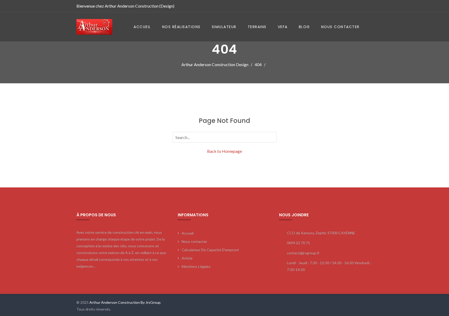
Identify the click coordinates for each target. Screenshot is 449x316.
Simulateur (224, 26)
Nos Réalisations (181, 26)
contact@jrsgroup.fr (303, 253)
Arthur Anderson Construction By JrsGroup (125, 302)
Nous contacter (194, 241)
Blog (304, 26)
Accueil (142, 26)
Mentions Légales (196, 266)
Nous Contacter (340, 26)
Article (187, 258)
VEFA (283, 26)
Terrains (257, 26)
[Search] (271, 136)
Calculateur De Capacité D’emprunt (210, 250)
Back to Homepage (224, 151)
